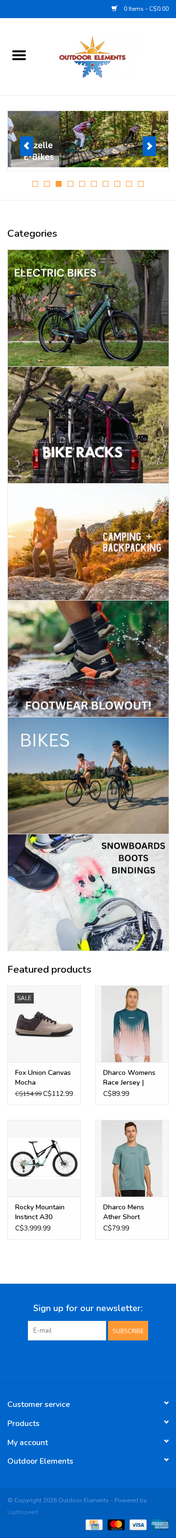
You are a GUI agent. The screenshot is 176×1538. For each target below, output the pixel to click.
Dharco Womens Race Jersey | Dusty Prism (129, 1078)
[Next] (149, 146)
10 (141, 184)
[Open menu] (19, 55)
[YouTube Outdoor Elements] (88, 1360)
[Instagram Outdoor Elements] (105, 1360)
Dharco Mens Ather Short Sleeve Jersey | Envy (126, 1212)
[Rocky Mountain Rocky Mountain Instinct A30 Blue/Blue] (44, 1158)
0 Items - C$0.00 (145, 9)
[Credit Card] (93, 1524)
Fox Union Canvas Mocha (43, 1077)
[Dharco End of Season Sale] (88, 139)
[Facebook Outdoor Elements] (70, 1360)
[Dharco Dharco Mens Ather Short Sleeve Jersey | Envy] (132, 1158)
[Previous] (26, 146)
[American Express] (158, 1524)
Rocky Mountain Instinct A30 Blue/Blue (40, 1212)
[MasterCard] (115, 1524)
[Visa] (137, 1524)
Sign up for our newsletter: (88, 1308)
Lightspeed (22, 1512)
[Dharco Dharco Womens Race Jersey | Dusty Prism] (132, 1023)
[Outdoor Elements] (107, 56)
